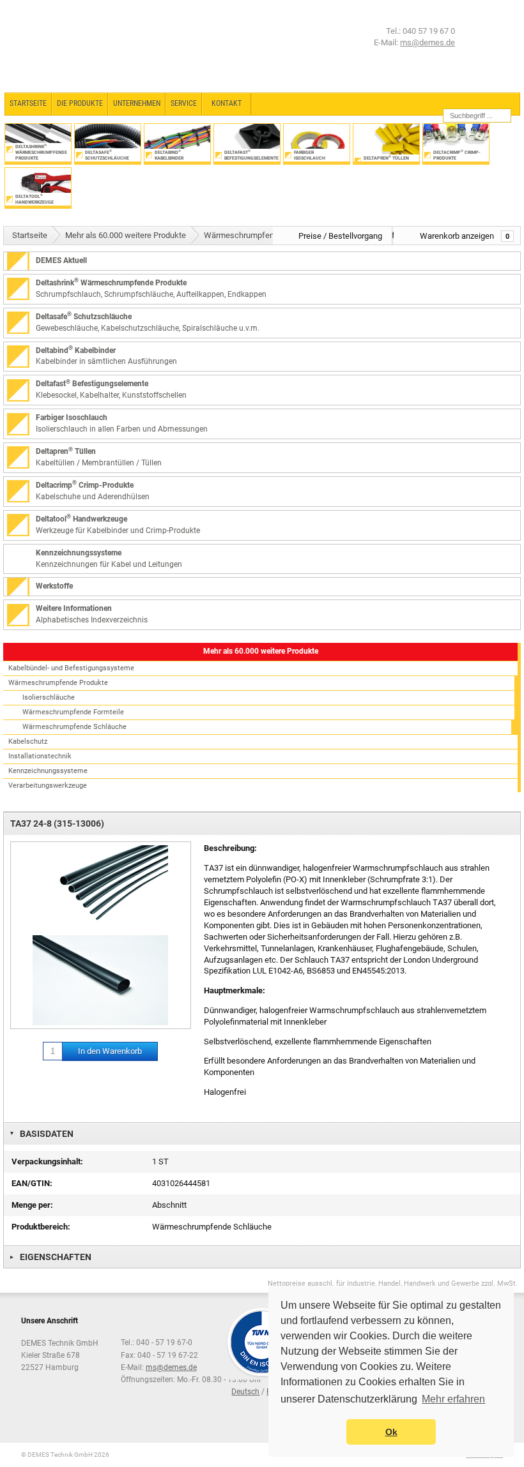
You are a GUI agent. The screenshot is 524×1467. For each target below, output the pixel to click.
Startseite (29, 235)
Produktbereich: (41, 1226)
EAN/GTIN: (32, 1183)
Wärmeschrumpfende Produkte (261, 235)
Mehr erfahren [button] (453, 1399)
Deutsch (245, 1391)
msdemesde (171, 1367)
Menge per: (32, 1205)
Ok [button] (391, 1432)
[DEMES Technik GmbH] (54, 46)
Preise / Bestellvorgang (340, 236)
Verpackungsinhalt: (47, 1161)
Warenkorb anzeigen (464, 236)
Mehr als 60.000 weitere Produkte (125, 235)
